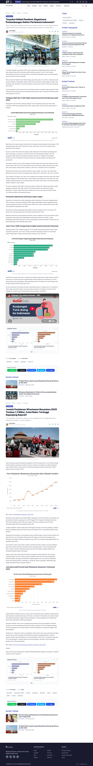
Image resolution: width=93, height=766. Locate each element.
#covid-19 (30, 361)
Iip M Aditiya (25, 358)
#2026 (8, 695)
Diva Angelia (13, 358)
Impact (63, 757)
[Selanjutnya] (72, 2)
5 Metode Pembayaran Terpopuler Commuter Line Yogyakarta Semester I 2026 (73, 35)
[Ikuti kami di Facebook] (77, 2)
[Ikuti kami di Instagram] (83, 2)
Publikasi (46, 5)
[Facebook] (55, 31)
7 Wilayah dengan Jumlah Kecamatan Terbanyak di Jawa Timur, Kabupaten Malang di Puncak (72, 54)
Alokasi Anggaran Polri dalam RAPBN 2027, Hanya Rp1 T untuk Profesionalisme (40, 1)
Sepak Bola (66, 5)
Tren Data (58, 5)
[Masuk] (86, 5)
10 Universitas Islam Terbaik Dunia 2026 (73, 106)
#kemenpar (42, 692)
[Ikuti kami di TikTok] (86, 2)
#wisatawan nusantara (19, 692)
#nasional (16, 361)
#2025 (48, 692)
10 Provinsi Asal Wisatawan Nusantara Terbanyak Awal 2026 (28, 644)
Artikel (28, 5)
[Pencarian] (83, 5)
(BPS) (29, 80)
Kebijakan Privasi (83, 764)
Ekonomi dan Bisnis (67, 17)
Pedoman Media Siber (67, 755)
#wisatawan (35, 692)
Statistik (52, 5)
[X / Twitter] (52, 31)
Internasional (71, 23)
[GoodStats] (10, 6)
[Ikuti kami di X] (80, 2)
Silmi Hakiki (12, 689)
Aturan (77, 764)
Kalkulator (49, 757)
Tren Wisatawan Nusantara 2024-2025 (22, 514)
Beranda (8, 13)
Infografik (34, 5)
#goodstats (9, 361)
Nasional (19, 13)
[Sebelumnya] (70, 2)
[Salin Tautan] (58, 31)
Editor (22, 689)
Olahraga (81, 20)
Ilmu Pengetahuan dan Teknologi (70, 20)
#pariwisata (23, 361)
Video (40, 5)
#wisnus (28, 692)
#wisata (13, 695)
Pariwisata (25, 13)
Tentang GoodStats (66, 750)
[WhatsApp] (49, 31)
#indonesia (20, 695)
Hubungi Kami (65, 752)
